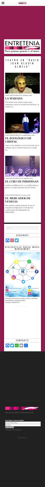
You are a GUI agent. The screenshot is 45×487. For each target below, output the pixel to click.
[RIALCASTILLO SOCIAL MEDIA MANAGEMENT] (22, 296)
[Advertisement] (22, 22)
